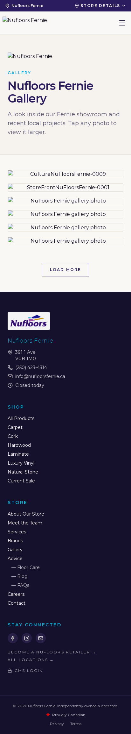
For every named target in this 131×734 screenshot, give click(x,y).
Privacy (57, 723)
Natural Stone (23, 472)
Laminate (18, 454)
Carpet (15, 427)
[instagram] (27, 638)
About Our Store (26, 514)
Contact (16, 603)
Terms (75, 723)
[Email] (41, 638)
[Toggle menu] (122, 23)
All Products (21, 418)
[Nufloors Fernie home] (25, 23)
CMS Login (29, 670)
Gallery (15, 549)
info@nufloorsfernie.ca (40, 376)
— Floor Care (25, 567)
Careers (16, 594)
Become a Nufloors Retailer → (52, 652)
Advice (15, 558)
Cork (13, 436)
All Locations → (31, 659)
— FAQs (20, 585)
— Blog (19, 576)
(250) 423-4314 (31, 367)
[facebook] (13, 638)
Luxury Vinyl (21, 463)
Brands (15, 541)
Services (17, 532)
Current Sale (21, 481)
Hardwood (19, 445)
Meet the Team (25, 523)
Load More (65, 269)
